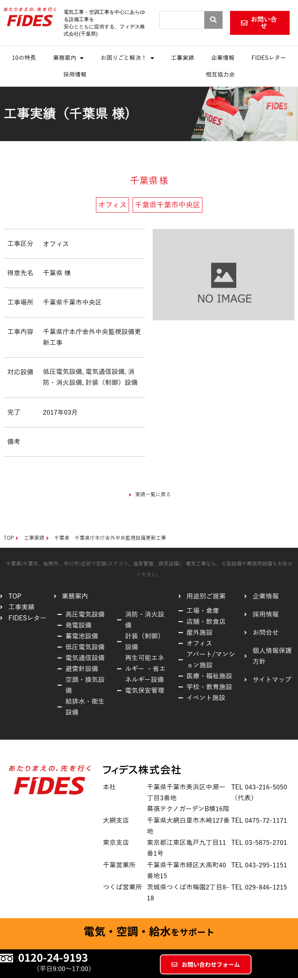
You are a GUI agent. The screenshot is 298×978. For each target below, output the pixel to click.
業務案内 (64, 58)
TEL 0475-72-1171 (259, 820)
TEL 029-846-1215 (259, 887)
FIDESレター (268, 58)
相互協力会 (220, 74)
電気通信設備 (105, 371)
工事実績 (182, 58)
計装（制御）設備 (111, 382)
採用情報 (74, 74)
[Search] (213, 20)
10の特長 (24, 58)
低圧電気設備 (62, 371)
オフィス (56, 243)
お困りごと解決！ (124, 58)
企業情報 (222, 58)
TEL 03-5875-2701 (259, 842)
